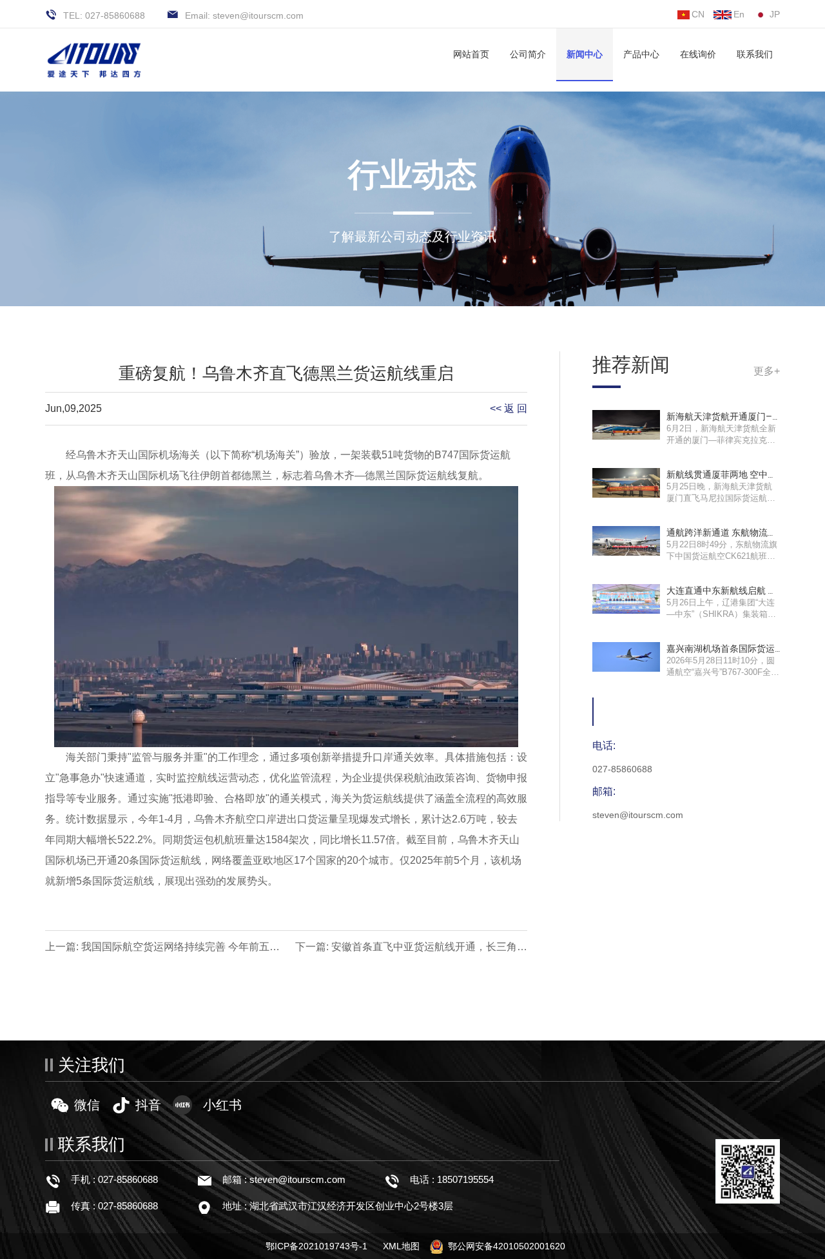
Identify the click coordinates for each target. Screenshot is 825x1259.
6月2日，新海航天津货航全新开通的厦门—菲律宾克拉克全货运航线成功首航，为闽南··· (721, 440)
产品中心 (641, 54)
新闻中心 (585, 54)
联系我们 (755, 54)
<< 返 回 (508, 408)
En (738, 14)
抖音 (148, 1105)
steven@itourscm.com (297, 1179)
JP (775, 14)
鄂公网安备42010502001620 (506, 1246)
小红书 (222, 1105)
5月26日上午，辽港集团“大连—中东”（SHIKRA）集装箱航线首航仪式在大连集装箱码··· (721, 614)
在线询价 (698, 54)
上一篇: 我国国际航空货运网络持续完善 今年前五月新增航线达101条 (162, 949)
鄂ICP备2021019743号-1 (316, 1246)
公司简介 (528, 54)
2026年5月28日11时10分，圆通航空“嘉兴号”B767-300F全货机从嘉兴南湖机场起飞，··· (722, 672)
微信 (87, 1105)
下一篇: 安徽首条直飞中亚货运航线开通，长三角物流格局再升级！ (411, 949)
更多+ (766, 371)
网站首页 (471, 54)
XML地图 (401, 1246)
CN (698, 14)
